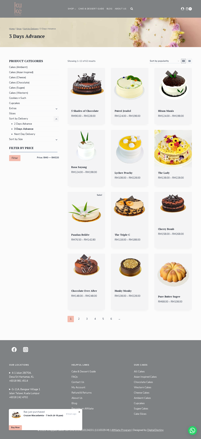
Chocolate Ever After (84, 290)
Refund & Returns (82, 392)
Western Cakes (142, 387)
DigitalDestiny (155, 430)
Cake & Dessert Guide (91, 8)
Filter (15, 158)
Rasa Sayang (79, 167)
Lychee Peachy (123, 172)
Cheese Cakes (141, 392)
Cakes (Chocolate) (19, 82)
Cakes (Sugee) (17, 87)
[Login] (182, 9)
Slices (12, 113)
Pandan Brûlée (80, 234)
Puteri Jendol (123, 111)
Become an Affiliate (83, 408)
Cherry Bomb (166, 229)
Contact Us (78, 382)
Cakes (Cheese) (17, 77)
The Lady (164, 172)
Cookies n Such (17, 98)
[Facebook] (14, 350)
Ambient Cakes (142, 398)
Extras (12, 108)
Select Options (86, 182)
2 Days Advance (23, 123)
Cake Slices (140, 414)
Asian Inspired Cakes (145, 377)
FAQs (75, 377)
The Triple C (122, 234)
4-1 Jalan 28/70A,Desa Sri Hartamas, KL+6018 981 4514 (21, 377)
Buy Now (15, 427)
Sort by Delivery (18, 118)
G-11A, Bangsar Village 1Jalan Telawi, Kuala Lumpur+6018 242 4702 (24, 393)
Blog (109, 8)
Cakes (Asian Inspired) (21, 72)
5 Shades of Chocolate (85, 111)
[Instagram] (26, 350)
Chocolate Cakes (143, 382)
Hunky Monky (123, 290)
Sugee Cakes (141, 408)
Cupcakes (14, 103)
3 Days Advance (23, 129)
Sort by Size (16, 139)
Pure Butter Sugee (169, 296)
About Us (120, 8)
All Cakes (139, 371)
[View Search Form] (131, 8)
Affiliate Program (121, 430)
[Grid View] (183, 61)
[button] (192, 430)
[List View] (189, 61)
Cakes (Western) (18, 93)
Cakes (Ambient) (18, 67)
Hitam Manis (166, 111)
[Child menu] (56, 108)
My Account (78, 387)
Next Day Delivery (24, 134)
